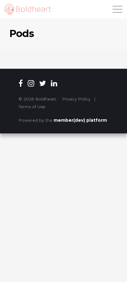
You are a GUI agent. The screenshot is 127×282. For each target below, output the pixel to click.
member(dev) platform (80, 120)
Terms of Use (31, 106)
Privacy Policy (76, 98)
